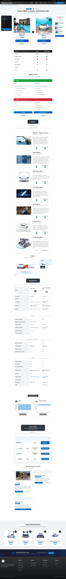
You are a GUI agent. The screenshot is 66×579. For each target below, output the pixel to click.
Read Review (22, 43)
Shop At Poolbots (45, 443)
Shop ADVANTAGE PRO (43, 112)
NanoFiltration (17, 59)
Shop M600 (23, 112)
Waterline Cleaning (18, 56)
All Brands (20, 570)
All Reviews (20, 562)
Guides (41, 2)
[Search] (55, 3)
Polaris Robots (20, 567)
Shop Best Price (6, 29)
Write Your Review (23, 414)
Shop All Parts (23, 509)
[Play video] (26, 266)
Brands (45, 2)
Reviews (31, 2)
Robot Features (33, 565)
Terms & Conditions (56, 576)
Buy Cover (27, 491)
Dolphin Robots (20, 564)
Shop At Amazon (45, 448)
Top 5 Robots (45, 564)
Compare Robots (33, 562)
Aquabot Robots (20, 565)
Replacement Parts (46, 565)
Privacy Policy (63, 576)
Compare (36, 2)
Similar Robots (45, 458)
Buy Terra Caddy (19, 491)
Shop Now (22, 40)
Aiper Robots (20, 569)
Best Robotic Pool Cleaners (61, 0)
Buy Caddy (39, 482)
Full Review (23, 115)
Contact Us (56, 562)
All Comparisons (33, 564)
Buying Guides (54, 0)
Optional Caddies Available (35, 376)
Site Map (56, 564)
